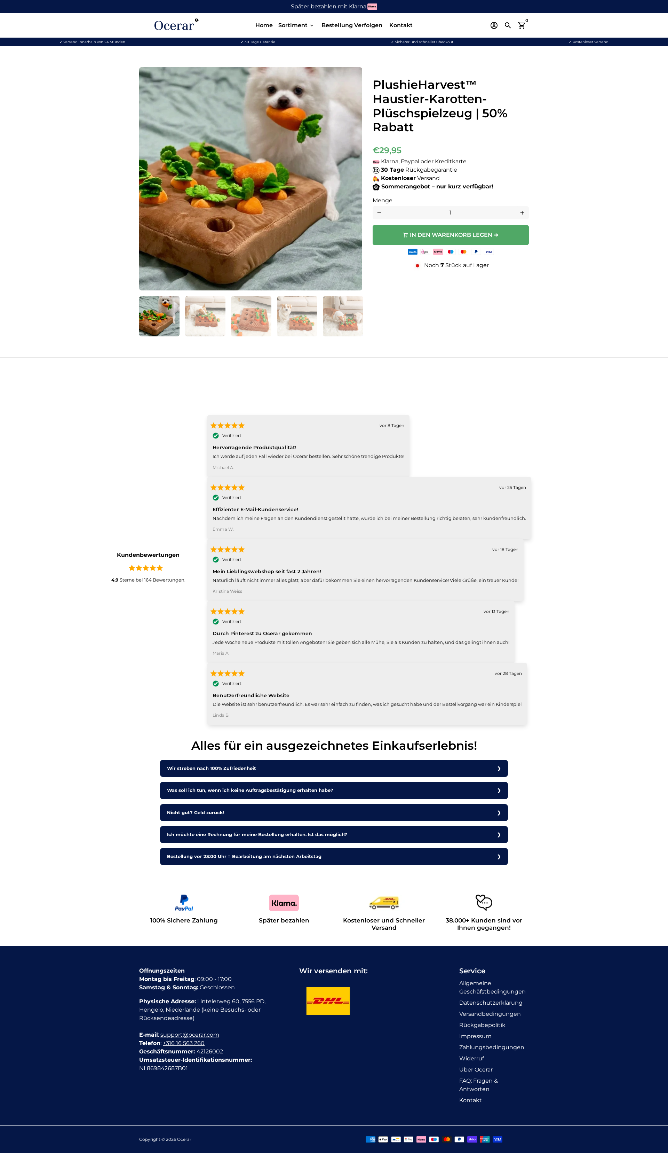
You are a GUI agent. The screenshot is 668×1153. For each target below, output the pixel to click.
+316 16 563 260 (184, 1043)
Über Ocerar (476, 1069)
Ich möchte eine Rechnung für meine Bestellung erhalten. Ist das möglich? (257, 834)
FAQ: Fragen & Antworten (478, 1084)
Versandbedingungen (490, 1014)
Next (352, 179)
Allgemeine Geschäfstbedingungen (492, 987)
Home (264, 25)
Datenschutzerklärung (491, 1002)
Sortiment (296, 25)
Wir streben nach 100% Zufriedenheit (211, 768)
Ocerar (184, 1139)
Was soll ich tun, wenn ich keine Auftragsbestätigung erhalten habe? (250, 790)
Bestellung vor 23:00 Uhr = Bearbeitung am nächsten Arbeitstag (244, 856)
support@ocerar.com (189, 1034)
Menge (382, 200)
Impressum (475, 1036)
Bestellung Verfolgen (351, 25)
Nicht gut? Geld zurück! (195, 812)
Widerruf (471, 1058)
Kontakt (401, 25)
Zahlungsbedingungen (491, 1047)
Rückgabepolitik (482, 1025)
